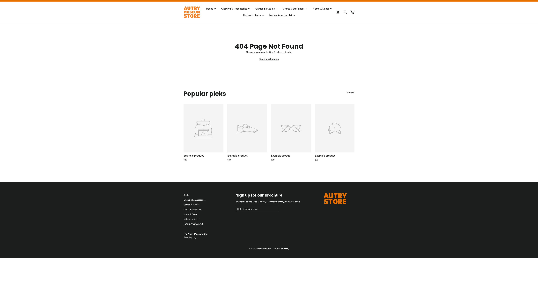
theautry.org (190, 237)
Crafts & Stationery (294, 8)
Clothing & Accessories (234, 8)
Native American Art (281, 15)
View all (350, 92)
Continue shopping (269, 59)
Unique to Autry (252, 15)
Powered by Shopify (281, 249)
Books (210, 8)
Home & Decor (321, 8)
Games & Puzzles (265, 8)
